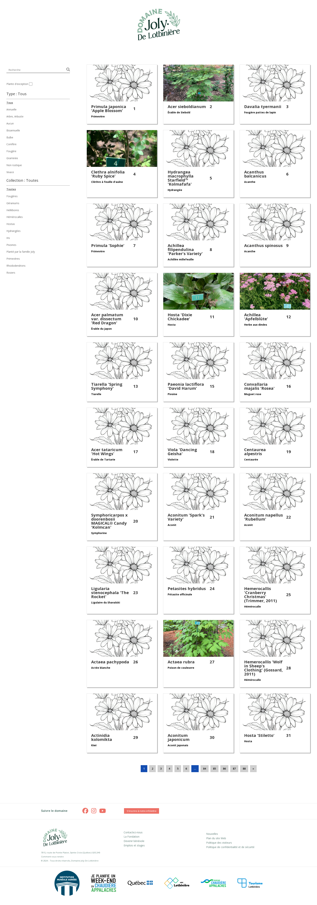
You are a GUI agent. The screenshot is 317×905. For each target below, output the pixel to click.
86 (224, 768)
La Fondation (131, 836)
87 (234, 768)
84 (204, 768)
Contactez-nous (133, 832)
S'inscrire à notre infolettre (141, 811)
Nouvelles (212, 834)
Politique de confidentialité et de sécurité (230, 847)
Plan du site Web (216, 838)
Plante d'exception (17, 84)
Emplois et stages (134, 845)
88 (244, 768)
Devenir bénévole (134, 841)
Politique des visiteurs (219, 842)
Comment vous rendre (52, 856)
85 (214, 768)
